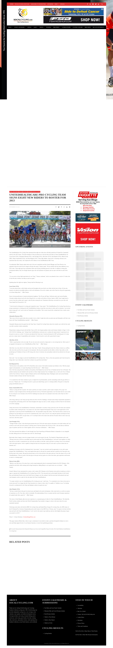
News (20, 191)
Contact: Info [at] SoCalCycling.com (86, 614)
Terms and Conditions (83, 626)
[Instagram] (93, 4)
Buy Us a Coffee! (82, 611)
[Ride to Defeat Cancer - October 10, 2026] (73, 11)
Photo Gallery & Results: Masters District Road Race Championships (37, 150)
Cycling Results (81, 325)
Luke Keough (41, 529)
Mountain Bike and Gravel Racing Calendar (88, 312)
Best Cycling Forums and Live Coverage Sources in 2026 (31, 111)
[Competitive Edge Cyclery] (88, 339)
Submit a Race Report (49, 620)
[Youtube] (98, 4)
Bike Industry (14, 191)
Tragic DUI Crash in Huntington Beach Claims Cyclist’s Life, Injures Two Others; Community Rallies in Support (53, 32)
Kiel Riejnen (30, 529)
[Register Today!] (88, 217)
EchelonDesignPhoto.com (29, 517)
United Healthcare (59, 529)
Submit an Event (48, 623)
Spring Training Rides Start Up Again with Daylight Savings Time (18, 590)
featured (20, 529)
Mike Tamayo (46, 529)
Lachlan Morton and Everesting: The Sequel (27, 170)
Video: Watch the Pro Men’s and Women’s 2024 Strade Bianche (39, 567)
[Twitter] (95, 4)
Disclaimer (80, 620)
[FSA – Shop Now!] (73, 19)
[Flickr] (90, 4)
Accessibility (80, 605)
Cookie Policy (81, 617)
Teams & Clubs (36, 191)
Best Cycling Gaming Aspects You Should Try (27, 51)
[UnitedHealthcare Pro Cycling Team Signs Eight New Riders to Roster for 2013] (40, 229)
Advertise (80, 608)
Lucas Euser (35, 529)
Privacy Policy (81, 623)
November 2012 (52, 529)
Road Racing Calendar (83, 315)
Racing (25, 191)
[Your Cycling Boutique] (88, 356)
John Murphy (25, 529)
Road (29, 191)
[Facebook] (87, 4)
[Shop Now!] (88, 233)
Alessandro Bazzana (15, 529)
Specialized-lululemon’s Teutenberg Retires (27, 130)
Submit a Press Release (49, 617)
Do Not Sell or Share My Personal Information (87, 634)
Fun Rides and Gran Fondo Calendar (86, 309)
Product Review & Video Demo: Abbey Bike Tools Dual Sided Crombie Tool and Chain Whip (44, 71)
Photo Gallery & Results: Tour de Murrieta (27, 91)
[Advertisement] (88, 372)
